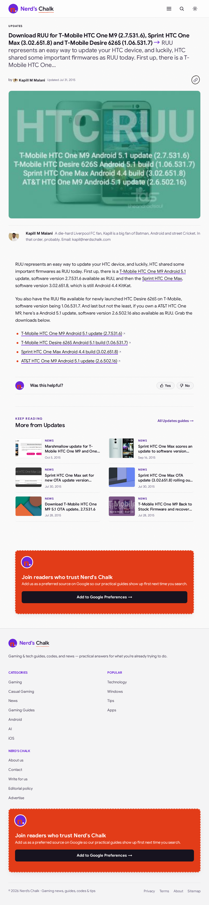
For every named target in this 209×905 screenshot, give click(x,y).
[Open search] (181, 8)
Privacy (149, 891)
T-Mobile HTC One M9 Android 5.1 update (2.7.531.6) (71, 333)
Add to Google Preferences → (104, 597)
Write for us (18, 779)
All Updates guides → (176, 420)
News (13, 700)
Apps (111, 710)
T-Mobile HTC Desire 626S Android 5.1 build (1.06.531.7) (74, 342)
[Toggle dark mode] (195, 8)
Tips (110, 700)
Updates (15, 26)
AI (10, 729)
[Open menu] (169, 9)
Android (15, 719)
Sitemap (194, 891)
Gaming (15, 682)
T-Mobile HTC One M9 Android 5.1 (153, 271)
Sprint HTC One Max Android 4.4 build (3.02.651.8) (69, 352)
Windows (115, 691)
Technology (117, 682)
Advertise (16, 798)
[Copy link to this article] (195, 80)
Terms (164, 891)
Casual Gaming (21, 691)
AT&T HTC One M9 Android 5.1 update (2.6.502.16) (69, 361)
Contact (15, 769)
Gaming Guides (21, 710)
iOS (11, 738)
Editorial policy (20, 788)
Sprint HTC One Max (162, 278)
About (178, 891)
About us (15, 760)
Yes (168, 385)
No (187, 385)
